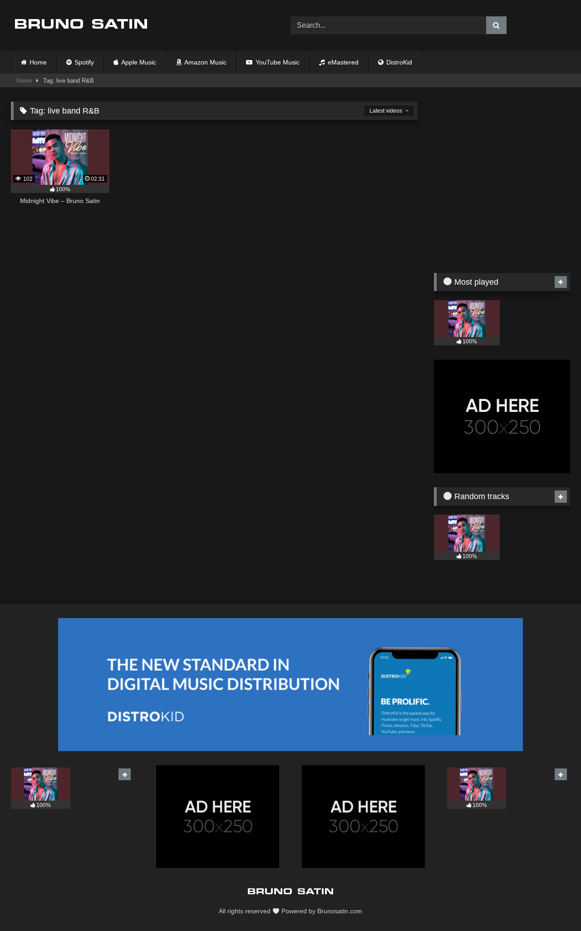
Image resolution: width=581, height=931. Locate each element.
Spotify (83, 62)
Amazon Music (204, 62)
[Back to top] (553, 904)
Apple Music (138, 62)
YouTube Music (277, 62)
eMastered (342, 62)
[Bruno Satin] (81, 25)
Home (38, 62)
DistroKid (398, 62)
